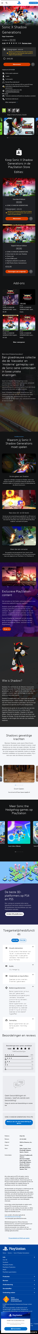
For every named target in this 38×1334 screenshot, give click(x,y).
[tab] (15, 940)
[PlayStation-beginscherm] (19, 3)
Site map (31, 1324)
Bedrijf (4, 1269)
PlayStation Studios (8, 1264)
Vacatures (5, 1262)
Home (4, 1253)
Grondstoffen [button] (7, 1288)
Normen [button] (5, 1280)
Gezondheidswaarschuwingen (13, 1216)
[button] (12, 92)
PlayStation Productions (9, 1267)
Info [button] (4, 1257)
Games (10, 1253)
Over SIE (5, 1260)
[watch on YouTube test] (29, 132)
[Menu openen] (2, 3)
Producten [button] (6, 1276)
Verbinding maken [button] (9, 1292)
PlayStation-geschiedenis (9, 1272)
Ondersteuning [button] (8, 1284)
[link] (19, 834)
